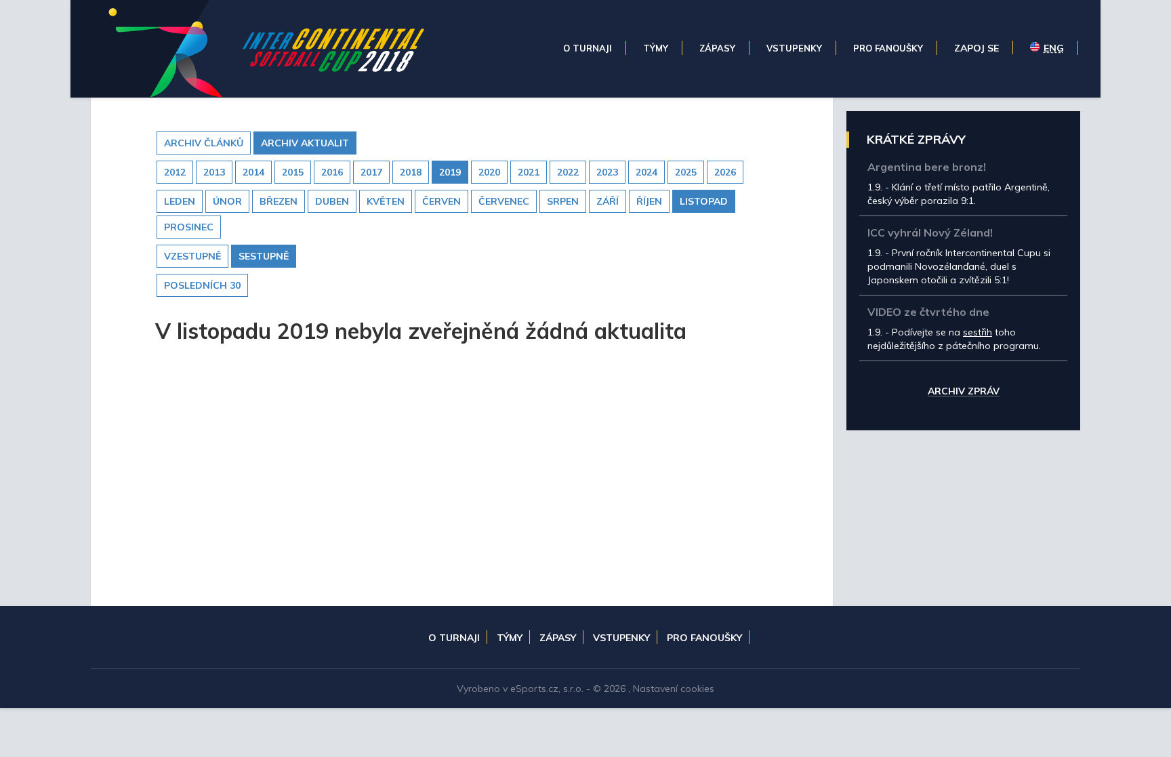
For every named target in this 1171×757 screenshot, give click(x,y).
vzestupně (192, 256)
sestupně (264, 256)
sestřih (977, 332)
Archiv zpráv (964, 391)
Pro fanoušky (704, 638)
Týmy (509, 638)
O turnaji (454, 638)
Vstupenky (621, 638)
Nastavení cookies (673, 688)
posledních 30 (202, 285)
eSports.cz (534, 688)
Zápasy (557, 638)
